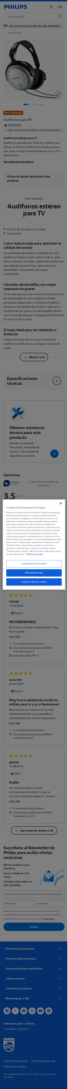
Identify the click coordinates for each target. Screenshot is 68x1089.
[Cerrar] (59, 502)
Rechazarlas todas (33, 574)
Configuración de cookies (33, 565)
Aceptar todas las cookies (32, 583)
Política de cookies (23, 555)
